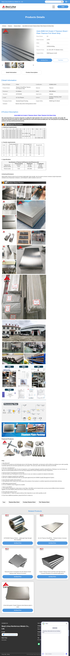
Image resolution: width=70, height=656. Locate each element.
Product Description (32, 72)
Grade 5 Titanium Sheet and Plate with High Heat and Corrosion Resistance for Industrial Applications (52, 572)
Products (10, 25)
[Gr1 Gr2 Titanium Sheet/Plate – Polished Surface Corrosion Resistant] (52, 525)
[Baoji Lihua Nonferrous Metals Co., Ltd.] (9, 7)
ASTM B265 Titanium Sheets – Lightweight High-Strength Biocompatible (18, 539)
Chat (63, 6)
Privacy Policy (4, 654)
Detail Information (11, 72)
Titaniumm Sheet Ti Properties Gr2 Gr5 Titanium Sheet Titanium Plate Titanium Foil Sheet (18, 572)
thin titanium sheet (44, 502)
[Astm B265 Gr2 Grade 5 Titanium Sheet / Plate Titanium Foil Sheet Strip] (18, 44)
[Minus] (66, 623)
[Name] (62, 2)
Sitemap (8, 654)
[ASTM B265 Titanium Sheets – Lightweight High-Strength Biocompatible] (17, 525)
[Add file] (43, 653)
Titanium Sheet (17, 25)
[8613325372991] (39, 644)
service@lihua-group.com (11, 634)
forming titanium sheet (29, 502)
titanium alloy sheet (14, 502)
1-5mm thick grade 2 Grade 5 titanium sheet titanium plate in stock (17, 606)
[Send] (66, 653)
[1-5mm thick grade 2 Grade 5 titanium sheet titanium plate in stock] (18, 592)
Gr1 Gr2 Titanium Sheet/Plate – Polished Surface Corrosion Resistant (52, 539)
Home (4, 25)
